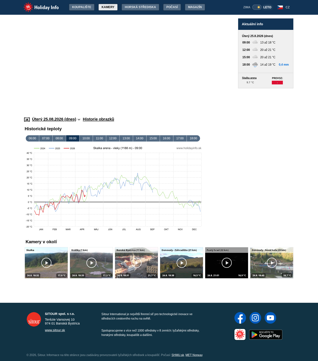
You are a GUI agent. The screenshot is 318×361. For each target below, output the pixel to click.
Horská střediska (140, 7)
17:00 (180, 138)
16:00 (166, 138)
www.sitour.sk (55, 330)
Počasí (172, 7)
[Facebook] (240, 318)
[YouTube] (270, 318)
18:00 (193, 138)
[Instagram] (255, 318)
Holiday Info (37, 5)
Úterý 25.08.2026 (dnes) (54, 119)
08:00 (59, 138)
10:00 (86, 138)
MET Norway (194, 355)
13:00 (126, 138)
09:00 (72, 138)
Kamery (108, 7)
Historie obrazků (98, 119)
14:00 (139, 138)
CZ (288, 7)
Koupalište (81, 7)
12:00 (112, 138)
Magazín (195, 7)
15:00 (153, 138)
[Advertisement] (265, 99)
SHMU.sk (178, 355)
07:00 (46, 138)
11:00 (99, 138)
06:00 (32, 138)
